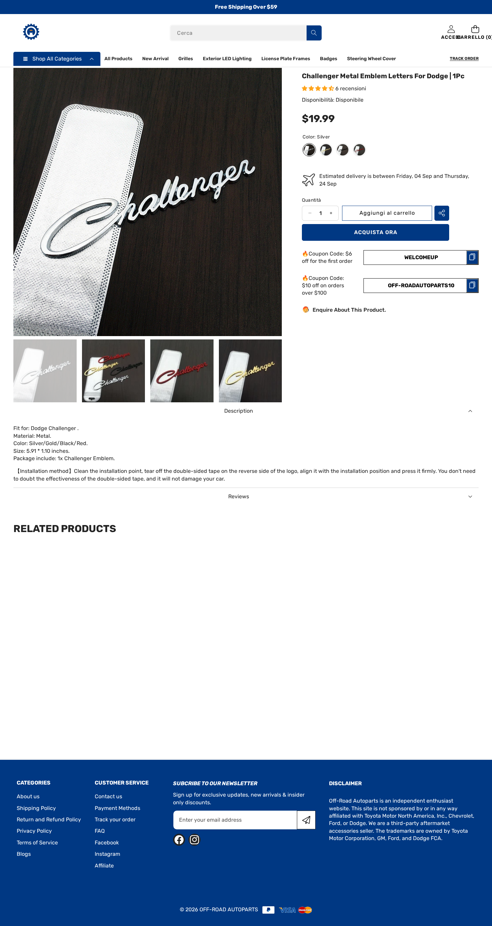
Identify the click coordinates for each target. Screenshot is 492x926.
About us (28, 796)
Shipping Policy (36, 808)
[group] (45, 371)
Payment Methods (117, 808)
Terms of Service (37, 842)
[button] (475, 32)
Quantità (311, 200)
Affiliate (104, 865)
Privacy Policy (34, 831)
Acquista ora (375, 232)
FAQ (100, 831)
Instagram (107, 854)
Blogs (24, 854)
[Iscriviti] (306, 820)
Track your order (115, 819)
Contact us (108, 796)
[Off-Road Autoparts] (31, 33)
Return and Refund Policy (49, 819)
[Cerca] (314, 32)
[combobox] (245, 32)
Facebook (107, 842)
